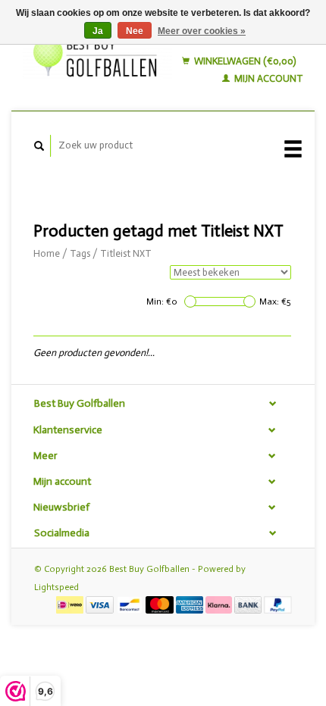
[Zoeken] (39, 146)
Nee (134, 31)
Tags (80, 253)
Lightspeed (56, 587)
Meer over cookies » (202, 31)
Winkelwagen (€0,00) (244, 61)
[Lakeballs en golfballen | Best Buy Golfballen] (97, 55)
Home (46, 253)
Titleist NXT (126, 253)
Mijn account (267, 78)
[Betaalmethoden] (71, 604)
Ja (97, 31)
